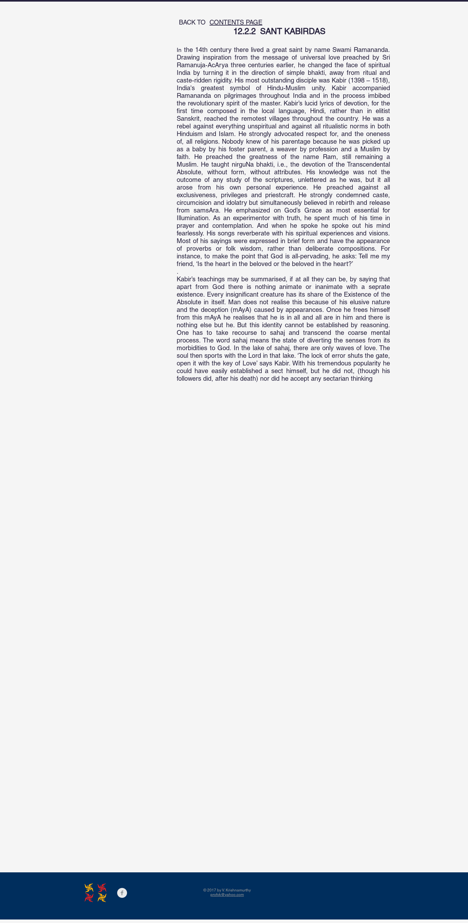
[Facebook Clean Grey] (122, 893)
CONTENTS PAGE (235, 22)
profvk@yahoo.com (227, 894)
